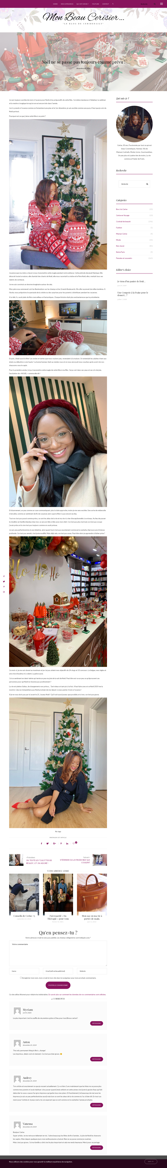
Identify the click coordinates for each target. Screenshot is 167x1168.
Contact (105, 4)
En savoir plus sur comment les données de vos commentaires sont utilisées (77, 994)
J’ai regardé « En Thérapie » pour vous (24, 917)
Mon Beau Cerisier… (83, 18)
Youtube (95, 4)
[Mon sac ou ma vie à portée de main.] (58, 894)
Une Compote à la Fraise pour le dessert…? (132, 294)
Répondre (96, 1023)
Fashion (119, 228)
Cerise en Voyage (122, 215)
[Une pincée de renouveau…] (92, 894)
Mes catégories (67, 4)
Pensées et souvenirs (83, 55)
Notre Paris (120, 252)
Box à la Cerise (121, 209)
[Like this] (74, 843)
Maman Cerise (121, 234)
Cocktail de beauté (123, 221)
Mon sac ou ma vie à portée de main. (58, 917)
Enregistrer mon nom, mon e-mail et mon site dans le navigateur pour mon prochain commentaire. (59, 978)
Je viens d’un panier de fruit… (131, 281)
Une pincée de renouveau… (92, 917)
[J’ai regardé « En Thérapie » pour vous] (24, 894)
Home (55, 4)
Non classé (120, 246)
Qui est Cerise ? (83, 4)
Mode (118, 240)
